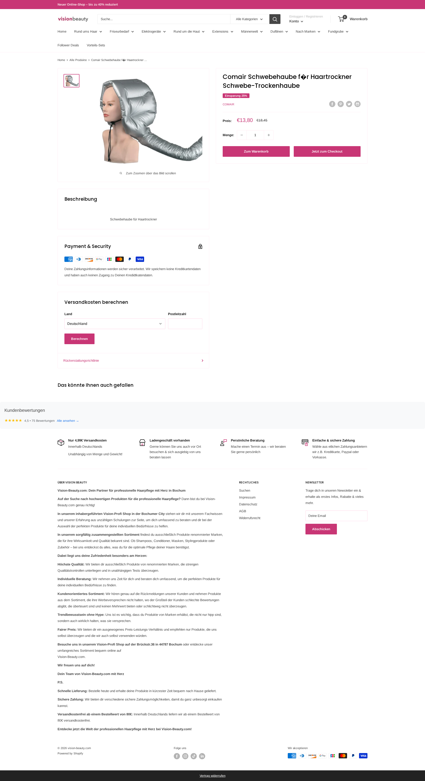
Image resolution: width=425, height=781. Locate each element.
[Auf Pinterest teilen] (341, 104)
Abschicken (321, 529)
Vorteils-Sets (96, 45)
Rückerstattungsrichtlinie (81, 360)
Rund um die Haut (187, 31)
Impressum (247, 497)
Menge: (228, 135)
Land (68, 314)
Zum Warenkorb (256, 151)
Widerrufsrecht (249, 518)
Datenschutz (248, 504)
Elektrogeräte (151, 31)
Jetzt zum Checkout (327, 151)
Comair (228, 104)
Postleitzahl (177, 314)
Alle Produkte (78, 60)
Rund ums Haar (85, 31)
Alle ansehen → (68, 420)
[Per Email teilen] (357, 104)
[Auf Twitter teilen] (349, 104)
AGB (242, 511)
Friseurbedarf (119, 31)
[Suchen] (274, 19)
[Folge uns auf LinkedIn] (202, 756)
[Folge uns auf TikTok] (194, 756)
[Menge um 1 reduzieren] (241, 135)
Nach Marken (305, 31)
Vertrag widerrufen (213, 775)
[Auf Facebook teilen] (332, 104)
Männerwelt (249, 31)
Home (62, 31)
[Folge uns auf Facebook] (177, 756)
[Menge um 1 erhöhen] (268, 135)
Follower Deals (68, 45)
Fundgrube (336, 31)
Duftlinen (276, 31)
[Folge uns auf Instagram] (185, 756)
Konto (294, 21)
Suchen (244, 490)
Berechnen (79, 339)
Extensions (220, 31)
